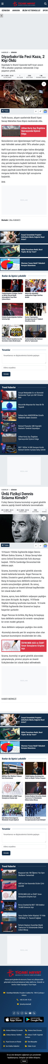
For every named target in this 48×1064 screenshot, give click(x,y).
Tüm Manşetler (32, 1042)
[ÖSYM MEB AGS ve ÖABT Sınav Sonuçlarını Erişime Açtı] (12, 788)
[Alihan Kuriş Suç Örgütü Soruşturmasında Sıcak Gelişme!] (35, 810)
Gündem (14, 52)
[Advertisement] (24, 199)
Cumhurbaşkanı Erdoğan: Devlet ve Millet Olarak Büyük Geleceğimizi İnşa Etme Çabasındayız (12, 296)
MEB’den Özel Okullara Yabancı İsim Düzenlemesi (12, 777)
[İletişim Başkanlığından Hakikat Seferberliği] (12, 309)
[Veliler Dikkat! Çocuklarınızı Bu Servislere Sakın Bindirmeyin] (12, 331)
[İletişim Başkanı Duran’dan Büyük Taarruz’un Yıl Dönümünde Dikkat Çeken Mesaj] (35, 788)
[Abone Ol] (45, 111)
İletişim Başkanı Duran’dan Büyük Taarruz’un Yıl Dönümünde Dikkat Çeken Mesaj (35, 798)
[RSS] (34, 1013)
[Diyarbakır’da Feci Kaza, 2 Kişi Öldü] (24, 94)
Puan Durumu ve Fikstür (13, 1042)
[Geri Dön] (1, 16)
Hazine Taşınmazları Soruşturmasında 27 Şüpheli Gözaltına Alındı (34, 319)
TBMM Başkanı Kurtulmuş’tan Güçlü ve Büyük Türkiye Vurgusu (35, 777)
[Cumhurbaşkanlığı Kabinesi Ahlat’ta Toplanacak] (35, 331)
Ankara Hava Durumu (35, 1030)
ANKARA (16, 10)
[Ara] (45, 4)
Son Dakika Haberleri (12, 1046)
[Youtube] (30, 1013)
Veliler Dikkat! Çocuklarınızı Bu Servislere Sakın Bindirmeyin (12, 340)
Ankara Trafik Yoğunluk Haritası (34, 1036)
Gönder (6, 374)
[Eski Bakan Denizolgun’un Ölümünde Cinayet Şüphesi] (12, 810)
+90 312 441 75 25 (25, 1000)
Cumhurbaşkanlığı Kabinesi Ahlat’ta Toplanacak (34, 340)
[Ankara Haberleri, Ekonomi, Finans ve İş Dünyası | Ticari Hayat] (24, 4)
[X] (18, 1013)
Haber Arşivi (32, 1046)
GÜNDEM (6, 10)
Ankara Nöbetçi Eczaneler (14, 1030)
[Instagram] (22, 1013)
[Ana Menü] (2, 4)
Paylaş (6, 111)
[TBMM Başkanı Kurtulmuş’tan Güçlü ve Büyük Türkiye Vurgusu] (35, 768)
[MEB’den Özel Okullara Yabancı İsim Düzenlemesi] (12, 768)
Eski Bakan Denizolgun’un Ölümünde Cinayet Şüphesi (10, 819)
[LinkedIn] (26, 1013)
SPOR (45, 10)
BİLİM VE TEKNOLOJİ (31, 10)
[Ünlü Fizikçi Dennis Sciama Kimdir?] (24, 528)
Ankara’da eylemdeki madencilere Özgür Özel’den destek (34, 295)
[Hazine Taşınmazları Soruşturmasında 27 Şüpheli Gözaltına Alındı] (35, 309)
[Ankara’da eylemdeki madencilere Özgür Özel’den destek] (35, 285)
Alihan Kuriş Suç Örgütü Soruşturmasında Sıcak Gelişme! (35, 819)
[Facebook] (14, 1013)
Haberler (4, 52)
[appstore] (14, 1020)
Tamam (24, 1061)
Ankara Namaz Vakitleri (14, 1035)
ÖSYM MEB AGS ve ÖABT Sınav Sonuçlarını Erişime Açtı (12, 797)
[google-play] (34, 1020)
